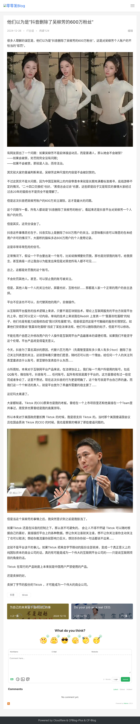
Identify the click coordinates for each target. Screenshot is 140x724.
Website (95, 652)
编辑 (130, 30)
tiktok (25, 595)
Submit (125, 679)
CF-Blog (91, 720)
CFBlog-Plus (76, 720)
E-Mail (54, 652)
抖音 (12, 595)
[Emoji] (17, 679)
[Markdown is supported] (12, 679)
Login (116, 679)
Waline (126, 703)
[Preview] (28, 679)
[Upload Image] (23, 679)
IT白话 (30, 30)
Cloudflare (59, 720)
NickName (14, 652)
